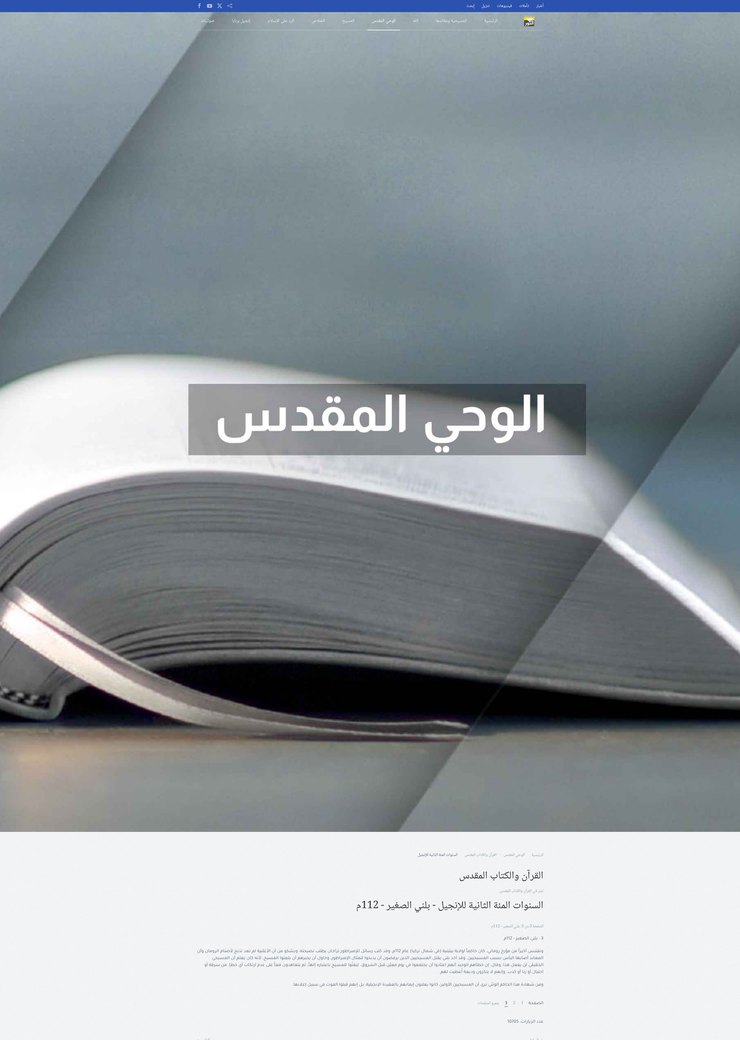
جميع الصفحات (488, 1003)
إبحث (470, 6)
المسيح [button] (348, 21)
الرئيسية (491, 21)
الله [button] (415, 21)
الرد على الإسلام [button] (281, 21)
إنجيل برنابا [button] (241, 21)
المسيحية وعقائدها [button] (451, 21)
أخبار (539, 6)
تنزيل (486, 6)
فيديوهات (504, 6)
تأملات (524, 6)
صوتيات (207, 21)
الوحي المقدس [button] (384, 21)
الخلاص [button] (318, 21)
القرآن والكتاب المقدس (516, 891)
